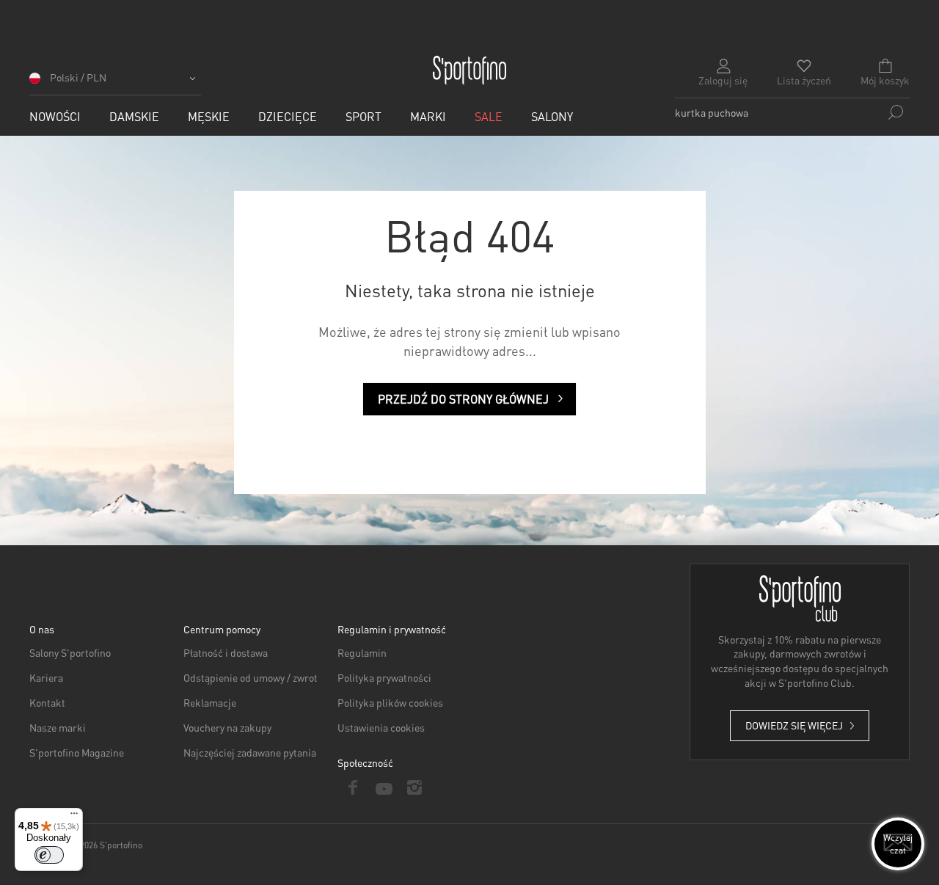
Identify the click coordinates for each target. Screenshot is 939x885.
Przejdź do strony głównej (463, 399)
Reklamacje (209, 702)
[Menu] (74, 817)
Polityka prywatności (384, 677)
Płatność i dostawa (225, 652)
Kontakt (47, 702)
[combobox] (792, 112)
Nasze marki (57, 727)
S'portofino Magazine (76, 752)
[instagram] (414, 787)
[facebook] (352, 787)
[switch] (49, 855)
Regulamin (362, 652)
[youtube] (383, 787)
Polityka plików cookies (390, 702)
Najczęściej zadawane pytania (249, 752)
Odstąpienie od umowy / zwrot (250, 677)
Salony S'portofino (70, 652)
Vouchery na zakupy (227, 727)
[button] (115, 82)
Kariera (46, 677)
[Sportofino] (469, 70)
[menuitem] (55, 116)
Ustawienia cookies (381, 727)
